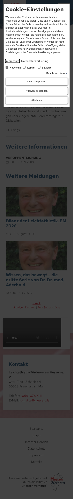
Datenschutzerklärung (34, 60)
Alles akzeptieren (36, 81)
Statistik (46, 67)
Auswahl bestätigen (36, 91)
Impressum (12, 60)
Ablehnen (36, 100)
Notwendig (15, 67)
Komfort (31, 67)
